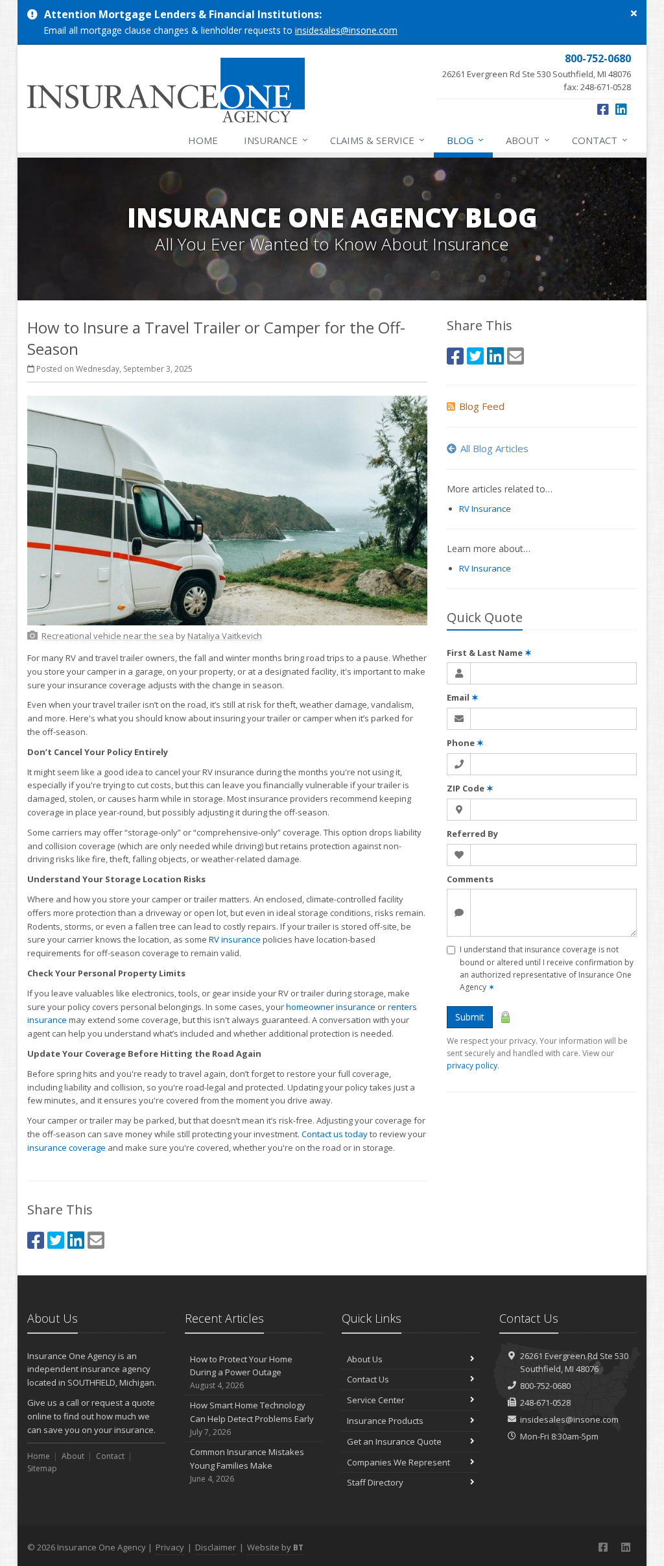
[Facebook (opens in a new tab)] (603, 109)
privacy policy (472, 1065)
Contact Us (368, 1379)
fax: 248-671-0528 (536, 72)
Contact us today (335, 1134)
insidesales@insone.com (346, 30)
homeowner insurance (330, 1007)
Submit (469, 1017)
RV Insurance (485, 508)
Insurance (276, 140)
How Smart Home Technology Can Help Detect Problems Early (252, 1418)
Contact (600, 140)
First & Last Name (489, 652)
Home (203, 140)
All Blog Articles (494, 448)
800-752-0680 (545, 1385)
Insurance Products (385, 1421)
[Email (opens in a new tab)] (96, 1240)
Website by (275, 1547)
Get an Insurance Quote (394, 1441)
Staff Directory (375, 1482)
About (528, 140)
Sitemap (42, 1468)
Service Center (376, 1400)
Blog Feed (481, 406)
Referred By (472, 833)
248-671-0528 (545, 1402)
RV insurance (235, 939)
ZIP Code (470, 788)
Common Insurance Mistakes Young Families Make (247, 1465)
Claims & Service (377, 140)
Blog (465, 140)
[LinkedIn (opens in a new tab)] (621, 109)
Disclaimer (215, 1547)
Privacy (170, 1547)
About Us (365, 1359)
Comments (470, 879)
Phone (465, 743)
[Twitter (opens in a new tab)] (55, 1240)
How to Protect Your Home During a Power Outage (241, 1372)
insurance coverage (66, 1147)
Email (463, 697)
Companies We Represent (398, 1462)
